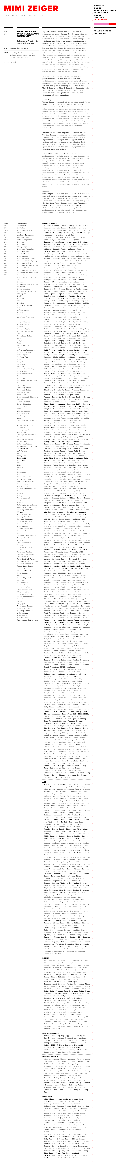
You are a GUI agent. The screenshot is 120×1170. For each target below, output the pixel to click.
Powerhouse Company (54, 632)
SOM (57, 683)
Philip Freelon (51, 625)
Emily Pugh (58, 765)
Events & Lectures (105, 11)
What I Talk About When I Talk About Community (28, 33)
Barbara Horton (80, 284)
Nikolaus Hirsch (52, 599)
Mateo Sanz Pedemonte (70, 554)
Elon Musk (77, 1073)
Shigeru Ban (76, 676)
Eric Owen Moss (66, 376)
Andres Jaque (82, 256)
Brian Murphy (72, 298)
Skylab (82, 679)
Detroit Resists (75, 1115)
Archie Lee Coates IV (77, 965)
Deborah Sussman (58, 979)
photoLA (20, 493)
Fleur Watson (82, 834)
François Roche (60, 397)
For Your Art (22, 357)
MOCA (18, 463)
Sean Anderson (60, 672)
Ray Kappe (49, 646)
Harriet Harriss (65, 425)
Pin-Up (19, 495)
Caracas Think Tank (66, 1106)
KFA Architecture (65, 491)
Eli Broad (66, 1073)
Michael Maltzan (67, 561)
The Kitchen (84, 937)
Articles (99, 6)
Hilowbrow (21, 378)
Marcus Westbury (59, 1129)
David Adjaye (58, 341)
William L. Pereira (74, 744)
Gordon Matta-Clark (71, 843)
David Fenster (51, 820)
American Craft (23, 237)
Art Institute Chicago (26, 291)
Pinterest (49, 1050)
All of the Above (52, 247)
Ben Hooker (49, 1038)
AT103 (55, 282)
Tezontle (48, 716)
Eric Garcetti (71, 1118)
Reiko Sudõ (49, 1012)
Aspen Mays (58, 801)
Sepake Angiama (66, 918)
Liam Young (73, 507)
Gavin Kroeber (73, 838)
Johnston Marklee (67, 465)
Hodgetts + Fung (70, 434)
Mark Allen (49, 885)
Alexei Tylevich (70, 963)
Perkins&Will (80, 618)
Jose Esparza (65, 470)
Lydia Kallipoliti (79, 524)
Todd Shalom (64, 939)
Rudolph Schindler (61, 660)
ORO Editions (22, 486)
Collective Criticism (55, 1040)
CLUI (67, 815)
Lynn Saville (61, 878)
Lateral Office (67, 498)
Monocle (20, 467)
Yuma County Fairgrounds (27, 620)
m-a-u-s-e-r (50, 526)
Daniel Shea (66, 817)
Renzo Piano (72, 648)
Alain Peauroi (72, 237)
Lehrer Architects (77, 503)
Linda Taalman (82, 510)
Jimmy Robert (68, 859)
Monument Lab (51, 1085)
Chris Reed (80, 1111)
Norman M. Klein (52, 1005)
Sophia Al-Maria (60, 928)
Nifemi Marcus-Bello (77, 1003)
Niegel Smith (74, 895)
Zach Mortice (50, 756)
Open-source (65, 1136)
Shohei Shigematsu (53, 679)
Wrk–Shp (56, 1028)
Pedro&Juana (75, 615)
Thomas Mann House (25, 566)
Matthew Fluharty (74, 951)
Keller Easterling (62, 486)
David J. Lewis (77, 343)
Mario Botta (60, 545)
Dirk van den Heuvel (61, 362)
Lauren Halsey (60, 871)
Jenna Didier (50, 453)
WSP (45, 751)
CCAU (18, 319)
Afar (18, 233)
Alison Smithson (81, 244)
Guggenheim (21, 366)
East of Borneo (75, 827)
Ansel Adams (59, 796)
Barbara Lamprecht (53, 287)
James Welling (75, 855)
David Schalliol (82, 820)
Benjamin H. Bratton (63, 972)
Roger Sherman (82, 1141)
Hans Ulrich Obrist (54, 848)
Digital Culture (50, 1033)
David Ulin (75, 1068)
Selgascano (49, 674)
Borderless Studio (66, 296)
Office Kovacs (82, 601)
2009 (6, 265)
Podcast (63, 1085)
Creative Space (51, 333)
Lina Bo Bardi (66, 510)
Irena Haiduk (81, 850)
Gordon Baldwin (51, 843)
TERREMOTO (83, 714)
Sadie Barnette (61, 916)
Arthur (19, 301)
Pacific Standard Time (26, 488)
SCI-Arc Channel (24, 514)
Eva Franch (78, 383)
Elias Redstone (51, 369)
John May (70, 460)
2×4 (45, 960)
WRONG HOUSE (22, 615)
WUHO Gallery (22, 618)
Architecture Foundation (27, 272)
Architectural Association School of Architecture (26, 254)
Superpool (74, 707)
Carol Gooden (73, 808)
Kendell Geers (82, 864)
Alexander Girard (79, 960)
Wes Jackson (60, 742)
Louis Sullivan (72, 519)
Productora (50, 634)
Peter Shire (62, 1007)
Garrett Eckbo (74, 404)
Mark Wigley (79, 547)
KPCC (18, 409)
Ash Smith (83, 967)
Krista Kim (82, 866)
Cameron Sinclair (52, 305)
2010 (6, 263)
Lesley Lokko (60, 507)
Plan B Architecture (70, 629)
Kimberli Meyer (51, 866)
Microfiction (67, 1082)
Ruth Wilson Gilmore (68, 1087)
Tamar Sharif (50, 711)
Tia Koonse (49, 728)
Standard (72, 688)
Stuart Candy (63, 1019)
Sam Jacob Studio (64, 662)
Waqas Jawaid (73, 1026)
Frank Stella (73, 836)
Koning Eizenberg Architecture (67, 493)
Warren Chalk (71, 737)
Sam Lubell (80, 662)
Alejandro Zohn (63, 242)
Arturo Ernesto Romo (70, 798)
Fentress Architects (54, 385)
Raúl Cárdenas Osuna (71, 641)
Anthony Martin (52, 1061)
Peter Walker (50, 622)
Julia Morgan (68, 477)
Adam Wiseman (61, 784)
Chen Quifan (62, 1066)
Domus (19, 343)
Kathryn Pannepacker (62, 864)
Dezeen (19, 338)
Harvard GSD (22, 371)
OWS (45, 1139)
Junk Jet (20, 399)
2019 (6, 242)
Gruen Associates (63, 418)
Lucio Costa (73, 1127)
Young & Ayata (80, 754)
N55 (83, 585)
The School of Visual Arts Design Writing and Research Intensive (27, 561)
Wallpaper (21, 603)
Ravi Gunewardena (64, 643)
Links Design (60, 996)
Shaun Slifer (73, 923)
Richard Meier (67, 650)
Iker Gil (61, 439)
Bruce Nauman (57, 805)
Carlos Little (58, 808)
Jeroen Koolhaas (52, 859)
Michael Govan (61, 888)
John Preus (49, 862)
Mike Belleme (50, 890)
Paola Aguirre (52, 606)
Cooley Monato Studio (72, 329)
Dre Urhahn (59, 827)
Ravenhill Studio (61, 1010)
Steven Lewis (50, 700)
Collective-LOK (51, 329)
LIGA (18, 423)
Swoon (78, 932)
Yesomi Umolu (65, 946)
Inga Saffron (72, 441)
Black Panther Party (62, 1064)
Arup (74, 279)
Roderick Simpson (64, 1141)
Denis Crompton (64, 350)
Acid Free (21, 228)
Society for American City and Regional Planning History (26, 519)
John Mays (82, 460)
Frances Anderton (59, 986)
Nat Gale (53, 1136)
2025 (6, 228)
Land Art (61, 869)
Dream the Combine (53, 364)
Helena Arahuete (77, 427)
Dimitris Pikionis (53, 359)
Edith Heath (58, 829)
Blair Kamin (72, 294)
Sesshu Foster (70, 920)
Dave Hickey (80, 817)
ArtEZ (19, 296)
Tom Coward (57, 730)
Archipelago (22, 247)
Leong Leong (68, 505)
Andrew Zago (84, 258)
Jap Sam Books (23, 392)
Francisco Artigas (63, 395)
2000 (6, 275)
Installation (66, 850)
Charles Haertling (66, 312)
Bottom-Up (77, 1101)
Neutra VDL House (24, 477)
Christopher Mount (65, 322)
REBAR (75, 1139)
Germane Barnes (61, 409)
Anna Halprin (76, 261)
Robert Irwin (80, 911)
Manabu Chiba (50, 533)
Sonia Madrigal (69, 925)
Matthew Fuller (61, 1047)
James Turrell (59, 855)
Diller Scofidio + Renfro (72, 357)
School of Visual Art (63, 1014)
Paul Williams (51, 613)
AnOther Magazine (24, 240)
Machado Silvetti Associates (59, 528)
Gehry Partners (60, 406)
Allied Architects (72, 247)
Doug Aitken (67, 824)
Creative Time (51, 817)
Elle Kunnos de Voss (54, 982)
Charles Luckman (60, 315)
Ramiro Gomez (81, 904)
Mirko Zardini (72, 575)
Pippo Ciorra (58, 775)
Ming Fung (58, 575)
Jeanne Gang (66, 451)
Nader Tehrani (51, 587)
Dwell (19, 348)
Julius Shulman (63, 479)
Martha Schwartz (52, 549)
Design (45, 958)
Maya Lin (48, 888)
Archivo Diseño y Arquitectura (60, 967)
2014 (6, 254)
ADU (45, 1099)
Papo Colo (57, 899)
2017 (6, 247)
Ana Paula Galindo (81, 254)
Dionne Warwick (67, 1071)
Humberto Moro (51, 850)
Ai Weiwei (50, 787)
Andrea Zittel (51, 791)
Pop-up (52, 1139)
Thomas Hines (51, 777)
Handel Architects (53, 420)
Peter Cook (49, 620)
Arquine (20, 282)
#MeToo (47, 1036)
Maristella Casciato (55, 770)
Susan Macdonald (66, 709)
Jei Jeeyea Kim (57, 768)
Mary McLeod (56, 552)
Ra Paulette (67, 904)
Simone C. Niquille (80, 1017)
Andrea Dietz (67, 256)
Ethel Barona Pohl (61, 383)
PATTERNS (58, 608)
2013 (6, 256)
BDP (56, 289)
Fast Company (22, 355)
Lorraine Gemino (65, 514)
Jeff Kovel (79, 451)
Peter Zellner (66, 622)
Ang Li (86, 758)
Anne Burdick (57, 965)
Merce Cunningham (76, 1080)
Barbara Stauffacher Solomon (59, 970)
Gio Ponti (77, 411)
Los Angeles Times (25, 439)
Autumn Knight (73, 801)
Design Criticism (77, 979)
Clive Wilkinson (65, 324)
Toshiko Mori (81, 730)
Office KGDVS (66, 601)
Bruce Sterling (71, 974)
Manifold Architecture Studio (74, 533)
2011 (6, 261)
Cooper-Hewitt (75, 977)
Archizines (81, 275)
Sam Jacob (49, 662)
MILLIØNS (62, 573)
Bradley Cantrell (52, 1104)
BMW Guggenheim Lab (25, 317)
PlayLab (73, 1007)
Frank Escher (76, 397)
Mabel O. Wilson (66, 526)
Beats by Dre (80, 1036)
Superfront (21, 531)
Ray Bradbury (81, 643)
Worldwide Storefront (76, 749)
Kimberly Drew (68, 866)
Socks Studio (68, 681)
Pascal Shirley (71, 899)
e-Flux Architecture (25, 350)
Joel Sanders (75, 458)
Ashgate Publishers (25, 305)
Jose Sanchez (62, 472)
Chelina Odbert (72, 317)
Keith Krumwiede (69, 484)
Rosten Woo (49, 1144)
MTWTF (46, 1003)
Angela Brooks (52, 261)
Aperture (20, 242)
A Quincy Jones (51, 225)
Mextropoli (21, 458)
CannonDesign (69, 305)
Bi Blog (20, 312)
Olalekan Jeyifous (74, 773)
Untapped (20, 580)
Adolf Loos (62, 230)
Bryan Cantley (72, 301)
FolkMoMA (58, 390)
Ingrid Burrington (77, 1040)
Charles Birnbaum (52, 1111)
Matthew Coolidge (80, 885)
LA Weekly (21, 416)
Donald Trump (83, 1071)
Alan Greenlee (51, 1059)
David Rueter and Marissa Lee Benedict (65, 949)
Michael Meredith (76, 564)
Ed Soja (58, 1118)
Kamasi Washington (69, 1078)
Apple (69, 1036)
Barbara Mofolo (72, 287)
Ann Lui (64, 261)
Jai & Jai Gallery (25, 390)
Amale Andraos (68, 249)
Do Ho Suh (62, 822)
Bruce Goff (57, 301)
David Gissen (73, 341)
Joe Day (63, 458)
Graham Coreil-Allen (61, 845)
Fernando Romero (75, 385)
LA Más (82, 495)
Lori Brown (49, 514)
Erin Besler (82, 376)
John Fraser (56, 991)
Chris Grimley (63, 319)
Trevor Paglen (51, 942)
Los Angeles (75, 1125)
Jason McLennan (80, 449)
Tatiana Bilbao (66, 711)
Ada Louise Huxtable (67, 228)
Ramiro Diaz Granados (71, 639)
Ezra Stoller (61, 834)
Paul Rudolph (82, 611)
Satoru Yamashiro (61, 1146)
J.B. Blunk (77, 852)
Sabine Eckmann (80, 660)
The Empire (59, 716)
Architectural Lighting (27, 261)
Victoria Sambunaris (70, 942)
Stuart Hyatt (65, 702)
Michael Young (83, 566)
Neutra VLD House (24, 479)
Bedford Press (23, 310)
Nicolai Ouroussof (59, 596)
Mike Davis (62, 1134)
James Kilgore (75, 1075)
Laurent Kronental (53, 874)
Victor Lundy (80, 735)
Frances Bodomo (58, 836)
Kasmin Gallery (23, 402)
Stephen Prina (63, 930)
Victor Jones (22, 57)
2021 (6, 237)
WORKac (60, 749)
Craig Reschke (81, 331)
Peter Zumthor (82, 622)
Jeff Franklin (72, 989)
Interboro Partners (64, 1122)
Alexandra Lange (52, 963)
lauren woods (76, 871)
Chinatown (68, 1111)
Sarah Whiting (51, 667)
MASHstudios (50, 1000)
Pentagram (75, 1005)
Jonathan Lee (70, 991)
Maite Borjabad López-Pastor (71, 531)
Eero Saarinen (59, 366)
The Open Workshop (77, 719)
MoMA (18, 465)
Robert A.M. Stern (66, 655)
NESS (18, 474)
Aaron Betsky (67, 225)
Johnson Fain (50, 465)
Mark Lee (53, 547)
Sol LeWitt (54, 925)
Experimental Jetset (54, 984)
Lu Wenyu (61, 521)
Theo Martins (73, 1021)
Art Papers (21, 294)
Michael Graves (60, 559)
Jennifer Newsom (60, 456)
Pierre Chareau (62, 627)
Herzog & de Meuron (54, 432)
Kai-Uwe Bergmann (81, 479)
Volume (19, 601)
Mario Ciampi (75, 545)
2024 (6, 230)
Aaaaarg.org (58, 1036)
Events (27, 53)
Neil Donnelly (58, 1003)
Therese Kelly (51, 723)
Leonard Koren (71, 874)
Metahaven (63, 1000)
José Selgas (76, 472)
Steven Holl (63, 697)
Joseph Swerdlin (67, 474)
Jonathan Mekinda (72, 467)
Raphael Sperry (51, 641)
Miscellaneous (50, 1057)
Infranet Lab (57, 441)
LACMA (19, 418)
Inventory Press (24, 387)
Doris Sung (79, 362)
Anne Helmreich (69, 761)
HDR (76, 425)
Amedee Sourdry (60, 251)
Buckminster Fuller (63, 303)
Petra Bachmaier (75, 902)
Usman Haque (62, 1052)
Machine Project (77, 878)
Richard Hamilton (61, 909)
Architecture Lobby (71, 272)
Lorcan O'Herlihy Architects (71, 512)
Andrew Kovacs (69, 258)
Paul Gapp (70, 608)
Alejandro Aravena (59, 240)
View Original (10, 62)
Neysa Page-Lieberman (55, 895)
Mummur (77, 585)
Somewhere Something (71, 683)
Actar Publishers (24, 230)
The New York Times (25, 554)
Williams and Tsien (78, 747)
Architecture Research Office (59, 275)
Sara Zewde (74, 1144)
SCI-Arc (20, 512)
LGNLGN (54, 1045)
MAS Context (22, 451)
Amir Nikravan (82, 789)
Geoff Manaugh (76, 986)
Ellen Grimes (57, 371)
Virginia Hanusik (64, 944)
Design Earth (50, 355)
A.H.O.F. (48, 784)
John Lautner (57, 460)
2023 (6, 233)
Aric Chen (49, 277)
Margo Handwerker (80, 540)
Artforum (20, 298)
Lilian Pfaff (50, 510)
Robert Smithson (52, 913)
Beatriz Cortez (60, 803)
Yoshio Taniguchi (62, 754)
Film (71, 834)
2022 (6, 235)
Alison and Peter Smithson (57, 244)
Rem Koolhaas (57, 648)
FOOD (46, 836)
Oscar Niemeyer (56, 603)
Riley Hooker (50, 911)
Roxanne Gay (50, 1087)
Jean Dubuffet (82, 857)
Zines (77, 758)
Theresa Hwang (75, 721)
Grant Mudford (81, 845)
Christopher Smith (59, 1068)
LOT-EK (47, 519)
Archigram (74, 268)
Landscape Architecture (27, 420)
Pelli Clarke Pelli (62, 618)
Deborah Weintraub (79, 348)
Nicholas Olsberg (75, 594)
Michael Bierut (77, 1000)
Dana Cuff (73, 1113)
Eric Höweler (50, 376)
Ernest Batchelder (70, 831)
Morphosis (49, 582)
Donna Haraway (52, 1073)
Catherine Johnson (59, 308)
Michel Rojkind (52, 568)
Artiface (20, 303)
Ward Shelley (56, 737)
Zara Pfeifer (80, 946)
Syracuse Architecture (26, 535)
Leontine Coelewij (60, 876)
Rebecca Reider (77, 1085)
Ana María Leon (62, 254)
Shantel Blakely (60, 1017)
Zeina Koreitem (79, 756)
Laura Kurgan (83, 498)
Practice (69, 632)
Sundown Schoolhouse (25, 528)
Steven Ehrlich (61, 695)
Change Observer (24, 322)
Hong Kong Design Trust (27, 380)
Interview (21, 385)
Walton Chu (74, 1052)
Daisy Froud (72, 333)
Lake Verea (49, 869)
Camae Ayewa (72, 805)
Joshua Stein (83, 474)
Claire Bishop (66, 812)
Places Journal (23, 498)
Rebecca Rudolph (64, 646)
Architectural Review (26, 263)
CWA (62, 333)
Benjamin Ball (51, 291)
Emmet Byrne (73, 982)
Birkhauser (21, 315)
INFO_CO (59, 989)
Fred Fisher (79, 399)
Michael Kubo (50, 561)
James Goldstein (82, 444)
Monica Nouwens (80, 890)
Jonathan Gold (51, 1078)
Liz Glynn (77, 876)
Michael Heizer (78, 888)
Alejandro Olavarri (59, 960)
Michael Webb (67, 566)
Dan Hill (84, 333)
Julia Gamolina (52, 477)
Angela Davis (83, 1059)
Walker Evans (50, 946)
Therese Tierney (68, 723)
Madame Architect (24, 444)
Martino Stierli (70, 549)
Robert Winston (70, 913)
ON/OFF (65, 1005)
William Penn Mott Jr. (55, 747)
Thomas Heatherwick (77, 726)
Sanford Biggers (78, 916)
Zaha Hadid (64, 756)
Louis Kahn (57, 519)
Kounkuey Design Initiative (58, 495)
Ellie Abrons (72, 371)
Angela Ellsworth (61, 794)
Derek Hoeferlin (61, 763)
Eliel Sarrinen (69, 369)
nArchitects (66, 587)
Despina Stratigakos (69, 355)
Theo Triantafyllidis (55, 721)
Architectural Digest (26, 258)
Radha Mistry (57, 636)
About (97, 15)
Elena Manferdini (77, 366)
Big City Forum (16, 53)
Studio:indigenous (58, 707)
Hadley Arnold (81, 418)
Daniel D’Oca (61, 336)
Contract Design (24, 329)
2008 (6, 268)
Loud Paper (100, 20)
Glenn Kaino (79, 841)
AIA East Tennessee (25, 235)
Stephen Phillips (71, 693)
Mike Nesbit (60, 571)
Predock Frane (83, 632)
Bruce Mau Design (52, 974)
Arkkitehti (21, 275)
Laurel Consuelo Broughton (58, 500)
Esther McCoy (72, 378)
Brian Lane (58, 298)
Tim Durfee (62, 728)
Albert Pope (55, 1099)
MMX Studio (77, 578)
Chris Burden (50, 812)
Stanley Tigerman (61, 690)
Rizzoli (20, 500)
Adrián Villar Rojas (79, 784)
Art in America (23, 289)
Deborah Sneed (51, 1071)
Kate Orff (62, 481)
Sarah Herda (66, 665)
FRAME (19, 359)
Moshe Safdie (67, 582)
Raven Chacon (72, 906)
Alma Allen (49, 789)
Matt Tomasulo (76, 1129)
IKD (53, 439)
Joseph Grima (50, 474)
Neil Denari (58, 592)
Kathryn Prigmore (78, 481)
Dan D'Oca (62, 1113)
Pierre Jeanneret (80, 627)
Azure (19, 308)
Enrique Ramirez (76, 373)
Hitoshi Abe (71, 432)
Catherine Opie (51, 810)
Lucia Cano (72, 521)
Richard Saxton (79, 909)
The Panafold (22, 557)
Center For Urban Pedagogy (75, 1108)
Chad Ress (84, 810)
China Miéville (59, 977)
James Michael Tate (54, 446)
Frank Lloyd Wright (61, 399)
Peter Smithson (81, 620)
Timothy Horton (80, 1155)
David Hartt (66, 820)
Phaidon (20, 491)
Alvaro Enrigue (67, 1059)
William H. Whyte (69, 1158)
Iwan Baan (65, 852)
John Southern (66, 463)
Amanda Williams (65, 789)
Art (44, 782)
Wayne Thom (75, 740)
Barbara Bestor (63, 284)
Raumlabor (49, 643)
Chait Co (74, 308)
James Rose (71, 446)
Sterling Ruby (79, 930)
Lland (71, 996)
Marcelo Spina (59, 538)
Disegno (20, 341)
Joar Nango (82, 859)
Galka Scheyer (57, 838)
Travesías (21, 568)
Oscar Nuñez (79, 1136)
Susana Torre (82, 709)
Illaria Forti (75, 439)
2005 (6, 270)
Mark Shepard (66, 1045)
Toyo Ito (48, 733)
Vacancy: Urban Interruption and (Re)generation (24, 589)
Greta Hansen (64, 416)
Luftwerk (48, 878)
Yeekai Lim (73, 751)
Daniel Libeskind (78, 336)
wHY (78, 742)
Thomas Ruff (51, 939)
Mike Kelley (65, 890)
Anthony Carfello (76, 796)
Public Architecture (67, 634)
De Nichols (50, 822)
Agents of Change (81, 233)
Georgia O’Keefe (62, 841)
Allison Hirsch (51, 249)
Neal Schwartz (74, 589)
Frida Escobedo (72, 402)
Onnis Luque (70, 897)
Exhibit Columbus (24, 352)
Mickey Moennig (69, 568)
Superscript (50, 709)
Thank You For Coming (65, 937)
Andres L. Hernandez (70, 791)
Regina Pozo (78, 1010)
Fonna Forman (71, 390)
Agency (59, 233)
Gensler (73, 406)
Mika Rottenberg (52, 953)
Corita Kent (78, 815)
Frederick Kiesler (53, 402)
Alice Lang (61, 787)
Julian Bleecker (53, 993)
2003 (6, 272)
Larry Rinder (73, 869)
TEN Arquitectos (52, 714)
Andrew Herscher (52, 258)
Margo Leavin (71, 881)
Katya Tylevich (70, 993)
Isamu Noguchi (51, 852)
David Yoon (70, 345)
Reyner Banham (51, 650)
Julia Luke (84, 991)
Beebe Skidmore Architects (73, 289)
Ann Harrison (52, 761)
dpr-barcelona (23, 345)
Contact (99, 18)
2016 (6, 249)
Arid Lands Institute (67, 277)
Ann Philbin (78, 794)
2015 (6, 251)
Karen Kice (50, 481)
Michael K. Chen (77, 559)
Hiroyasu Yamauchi (74, 848)
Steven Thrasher (61, 1148)
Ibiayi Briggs (70, 437)
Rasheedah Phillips (54, 906)
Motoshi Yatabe (64, 585)
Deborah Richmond (60, 348)
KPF (75, 495)
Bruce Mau (81, 972)
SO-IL (57, 681)
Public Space (64, 1139)
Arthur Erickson (61, 279)
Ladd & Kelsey (51, 498)
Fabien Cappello (75, 984)
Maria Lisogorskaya (54, 542)
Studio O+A (49, 704)
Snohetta (48, 681)
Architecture (49, 223)
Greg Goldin (74, 1120)
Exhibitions (101, 13)
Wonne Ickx (49, 749)
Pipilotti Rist (51, 904)
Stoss (74, 1148)
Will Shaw (57, 744)
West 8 (71, 742)
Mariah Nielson (60, 883)
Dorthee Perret (51, 824)
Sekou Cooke (75, 672)
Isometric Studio (52, 444)
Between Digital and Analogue (72, 1038)
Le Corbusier (60, 503)
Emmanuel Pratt (51, 831)
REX (81, 648)
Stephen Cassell (52, 693)
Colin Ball (73, 326)
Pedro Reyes (59, 902)
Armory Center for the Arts (16, 48)
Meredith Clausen (53, 773)
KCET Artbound (23, 406)
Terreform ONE (69, 714)
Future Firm (72, 765)
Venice (47, 1158)
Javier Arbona (51, 451)
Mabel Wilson (82, 526)
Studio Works (63, 704)
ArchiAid (63, 268)
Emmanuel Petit (59, 373)
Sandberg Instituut (25, 510)
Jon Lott (82, 465)
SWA (68, 1151)
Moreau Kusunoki (76, 580)
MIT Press (21, 460)
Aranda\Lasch (50, 268)
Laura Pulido (61, 1125)
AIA (61, 237)
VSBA (46, 737)
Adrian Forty (76, 230)
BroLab (77, 1104)
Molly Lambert (83, 1082)
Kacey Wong (62, 862)
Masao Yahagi (70, 552)
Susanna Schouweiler (54, 1021)
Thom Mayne (59, 726)
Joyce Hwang (73, 768)
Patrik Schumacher (70, 606)
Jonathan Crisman (52, 467)
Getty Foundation (79, 409)
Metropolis (21, 456)
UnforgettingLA (62, 733)
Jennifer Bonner (67, 453)
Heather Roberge (59, 427)
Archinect (21, 244)
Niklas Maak (76, 596)
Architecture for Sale (26, 270)
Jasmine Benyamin (62, 449)
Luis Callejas (61, 524)
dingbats (68, 359)
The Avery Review (24, 552)
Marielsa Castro (73, 542)
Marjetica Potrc (77, 883)
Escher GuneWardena (54, 378)
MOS (57, 582)
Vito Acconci (81, 944)
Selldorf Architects (67, 674)
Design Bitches (78, 352)
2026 (6, 225)
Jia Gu (73, 456)
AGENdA (67, 233)
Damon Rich (49, 1113)
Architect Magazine (25, 249)
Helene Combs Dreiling (55, 430)
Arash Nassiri (51, 798)
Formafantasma (66, 392)
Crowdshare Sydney (25, 336)
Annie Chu (72, 265)
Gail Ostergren (58, 404)
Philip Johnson (69, 625)
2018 (6, 244)
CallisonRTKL (81, 303)
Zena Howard (50, 758)
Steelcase (50, 1019)
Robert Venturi (71, 657)
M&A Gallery (22, 441)
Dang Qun (48, 336)
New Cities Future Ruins (72, 892)
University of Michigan (27, 578)
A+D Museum (21, 225)
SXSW (18, 533)
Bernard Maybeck (68, 291)
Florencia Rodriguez (62, 387)
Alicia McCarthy (77, 787)
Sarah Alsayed (51, 665)
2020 (6, 240)
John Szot (80, 463)
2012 (6, 258)
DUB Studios (70, 364)
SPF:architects (67, 686)
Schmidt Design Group (70, 669)
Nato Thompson (51, 892)
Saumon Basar (50, 918)
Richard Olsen (59, 653)
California (49, 1106)
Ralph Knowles (51, 639)
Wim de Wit (66, 777)
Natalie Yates (58, 589)
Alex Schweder (80, 242)
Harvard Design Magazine (27, 369)
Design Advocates (60, 352)
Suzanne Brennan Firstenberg (59, 932)
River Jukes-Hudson (66, 1012)
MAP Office (70, 535)
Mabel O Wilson (75, 998)
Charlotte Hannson (53, 317)
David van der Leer (54, 345)
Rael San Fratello (75, 636)
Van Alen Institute (25, 594)
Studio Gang (80, 702)
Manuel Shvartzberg (54, 535)
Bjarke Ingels (57, 294)
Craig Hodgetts (64, 331)
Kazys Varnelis (51, 484)
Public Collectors (65, 1050)
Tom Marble (70, 1024)
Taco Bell (64, 1090)
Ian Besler (55, 437)
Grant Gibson (57, 413)
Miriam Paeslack (77, 1134)
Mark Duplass (63, 885)
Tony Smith (77, 939)
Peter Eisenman (64, 620)
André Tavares (52, 256)
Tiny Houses (75, 728)
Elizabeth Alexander (76, 829)
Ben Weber (74, 803)
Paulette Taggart (68, 613)
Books (97, 8)
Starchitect (78, 690)
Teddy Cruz (81, 711)
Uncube (19, 575)
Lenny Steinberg (52, 505)
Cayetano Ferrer (69, 810)
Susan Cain (76, 1019)
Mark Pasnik (65, 547)
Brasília (67, 1104)
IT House (67, 444)
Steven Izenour (78, 697)
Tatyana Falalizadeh (64, 935)
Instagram (100, 33)
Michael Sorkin (51, 566)
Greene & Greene (74, 413)
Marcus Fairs (63, 540)
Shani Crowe (59, 923)
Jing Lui (53, 458)
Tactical (76, 1151)
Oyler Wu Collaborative (78, 603)
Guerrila (48, 1122)
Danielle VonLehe (52, 338)
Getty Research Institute (57, 411)
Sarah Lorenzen (81, 665)
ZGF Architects (65, 758)
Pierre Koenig (51, 629)
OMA (45, 603)
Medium (19, 453)
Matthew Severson (52, 1132)
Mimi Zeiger (31, 8)
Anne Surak (59, 265)
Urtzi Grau (77, 733)
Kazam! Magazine (24, 404)
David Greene (61, 343)
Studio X (76, 704)
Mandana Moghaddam (53, 881)
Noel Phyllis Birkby (72, 599)
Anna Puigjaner (67, 263)
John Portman (50, 463)
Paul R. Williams (65, 611)
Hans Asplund (71, 420)
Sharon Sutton (61, 676)
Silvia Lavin (71, 679)
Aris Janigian (69, 1061)
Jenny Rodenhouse (52, 1043)
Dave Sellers (69, 338)
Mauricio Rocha (71, 557)
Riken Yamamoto (76, 653)
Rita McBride (65, 911)
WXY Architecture (57, 751)
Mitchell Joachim (61, 578)
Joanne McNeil (70, 1043)
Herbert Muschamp (77, 430)
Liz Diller (49, 512)
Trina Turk (59, 1026)
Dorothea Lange (77, 822)
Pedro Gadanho (60, 615)
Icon (18, 383)
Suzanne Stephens (76, 775)
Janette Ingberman (63, 857)
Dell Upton (49, 350)
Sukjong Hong (58, 1151)
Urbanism (47, 1097)
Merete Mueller (51, 1082)
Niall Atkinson (56, 594)
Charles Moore (77, 315)
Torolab (69, 730)
